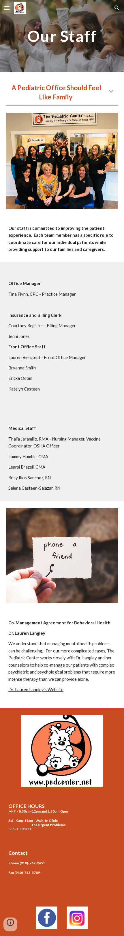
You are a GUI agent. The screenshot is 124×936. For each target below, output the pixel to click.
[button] (7, 8)
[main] (62, 36)
